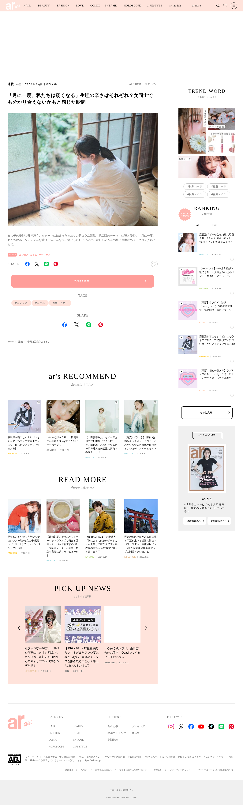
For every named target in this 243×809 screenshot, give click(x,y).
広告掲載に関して (103, 770)
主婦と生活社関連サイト (121, 790)
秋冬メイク (195, 194)
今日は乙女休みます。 (38, 341)
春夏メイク (219, 194)
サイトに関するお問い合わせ (133, 770)
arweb (11, 341)
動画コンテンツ (116, 733)
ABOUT (84, 770)
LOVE (80, 5)
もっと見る (206, 412)
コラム (33, 254)
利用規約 (158, 770)
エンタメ (23, 254)
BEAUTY (44, 5)
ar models (175, 5)
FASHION (63, 5)
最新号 (136, 733)
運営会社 (69, 770)
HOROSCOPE (132, 5)
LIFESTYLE (155, 5)
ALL (198, 225)
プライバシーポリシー (180, 770)
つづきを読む (81, 281)
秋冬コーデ (195, 186)
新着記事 (112, 726)
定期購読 (112, 739)
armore (196, 5)
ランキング (138, 726)
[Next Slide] (146, 628)
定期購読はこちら (218, 521)
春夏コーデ (219, 186)
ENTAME (111, 5)
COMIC (95, 5)
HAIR (27, 5)
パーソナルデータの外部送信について (216, 770)
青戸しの (150, 84)
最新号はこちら (194, 521)
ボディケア (44, 254)
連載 (20, 341)
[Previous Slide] (18, 628)
